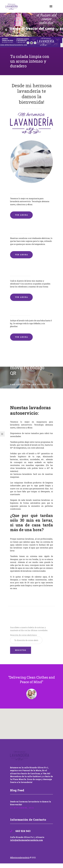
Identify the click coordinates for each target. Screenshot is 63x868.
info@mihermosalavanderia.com (26, 840)
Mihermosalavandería (20, 857)
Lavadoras (16, 188)
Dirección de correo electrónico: (23, 635)
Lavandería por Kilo (22, 310)
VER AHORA (21, 215)
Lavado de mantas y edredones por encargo (31, 270)
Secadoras (16, 228)
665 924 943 (22, 831)
